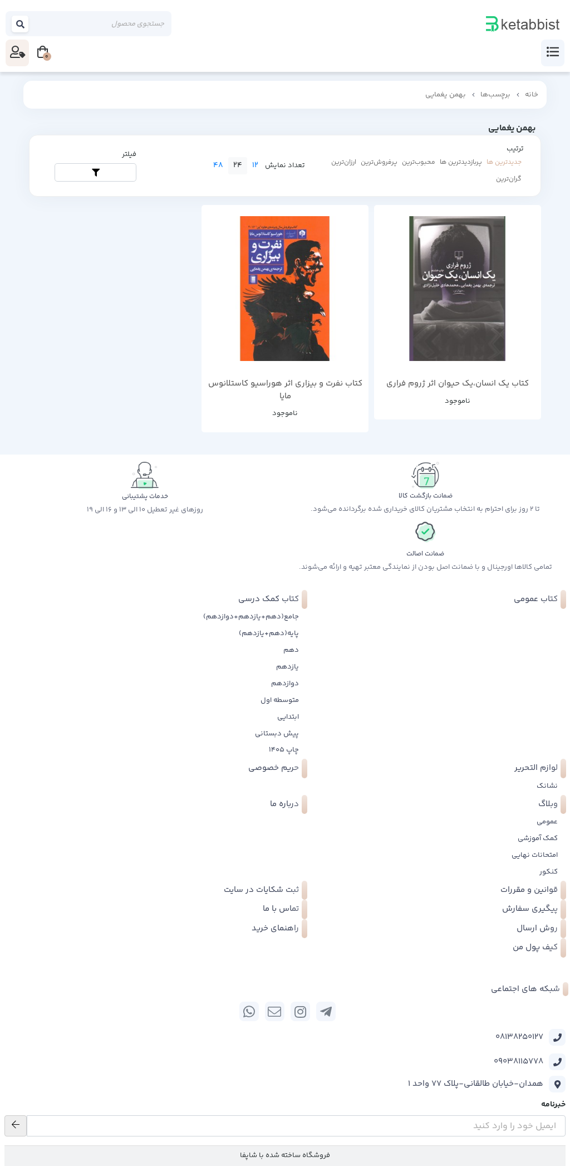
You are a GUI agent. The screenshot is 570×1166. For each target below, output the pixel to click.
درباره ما (284, 804)
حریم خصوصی (273, 768)
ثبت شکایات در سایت (261, 890)
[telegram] (326, 1011)
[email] (274, 1011)
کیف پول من (535, 947)
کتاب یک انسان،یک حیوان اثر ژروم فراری (457, 384)
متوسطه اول (280, 700)
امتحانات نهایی (535, 855)
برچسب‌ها (495, 94)
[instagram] (300, 1011)
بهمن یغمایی (445, 94)
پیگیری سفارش (530, 908)
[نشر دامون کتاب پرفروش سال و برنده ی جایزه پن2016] (285, 288)
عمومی (547, 821)
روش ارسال (537, 928)
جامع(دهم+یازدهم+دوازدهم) (251, 616)
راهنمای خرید (275, 928)
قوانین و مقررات (529, 890)
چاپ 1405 (284, 749)
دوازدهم (285, 683)
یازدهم (287, 666)
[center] (21, 23)
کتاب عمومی (536, 599)
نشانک (547, 786)
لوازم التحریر (536, 768)
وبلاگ (548, 804)
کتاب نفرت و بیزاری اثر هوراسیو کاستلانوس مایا (285, 390)
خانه (531, 94)
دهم (291, 650)
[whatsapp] (249, 1011)
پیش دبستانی (277, 733)
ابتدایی (288, 717)
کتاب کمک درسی (268, 599)
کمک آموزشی (538, 838)
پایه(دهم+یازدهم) (269, 633)
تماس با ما (281, 908)
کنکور (548, 871)
